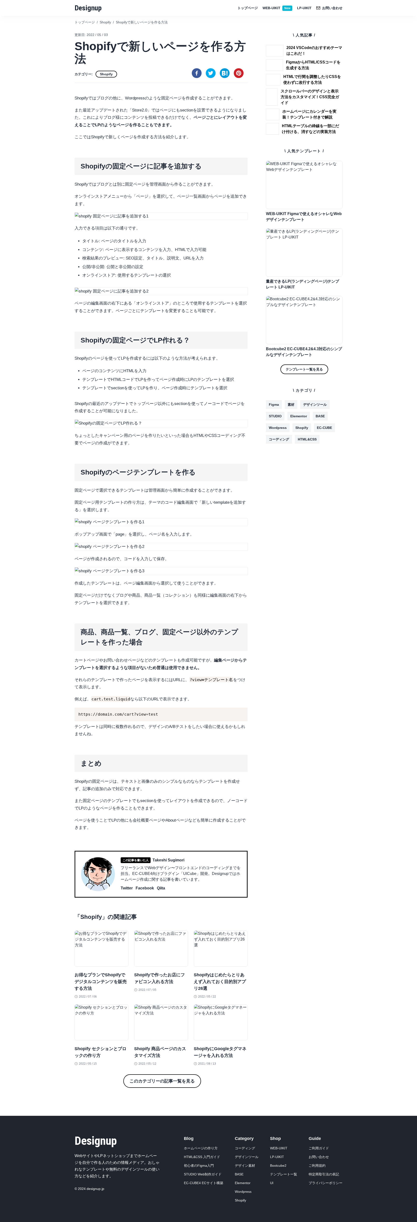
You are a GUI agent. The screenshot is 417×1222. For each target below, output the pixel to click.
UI (271, 1183)
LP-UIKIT (304, 8)
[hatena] (225, 73)
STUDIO (275, 416)
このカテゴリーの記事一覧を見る (162, 1081)
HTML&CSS (307, 439)
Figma (274, 404)
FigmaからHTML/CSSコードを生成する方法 (313, 65)
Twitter (127, 888)
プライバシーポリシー (325, 1183)
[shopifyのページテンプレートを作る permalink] (72, 466)
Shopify (106, 74)
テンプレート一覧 (283, 1174)
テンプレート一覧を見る (304, 369)
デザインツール (315, 404)
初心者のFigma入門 (199, 1165)
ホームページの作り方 (201, 1148)
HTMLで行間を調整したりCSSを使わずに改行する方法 (312, 79)
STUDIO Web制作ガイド (203, 1174)
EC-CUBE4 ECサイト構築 (203, 1183)
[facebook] (197, 73)
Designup (88, 8)
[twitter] (211, 73)
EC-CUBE (324, 428)
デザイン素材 (245, 1165)
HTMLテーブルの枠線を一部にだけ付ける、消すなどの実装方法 (310, 129)
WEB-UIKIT (276, 8)
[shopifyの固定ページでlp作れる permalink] (72, 333)
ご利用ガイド (319, 1148)
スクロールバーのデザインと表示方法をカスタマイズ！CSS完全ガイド (310, 97)
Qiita (161, 888)
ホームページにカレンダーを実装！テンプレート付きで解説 (309, 114)
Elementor (298, 416)
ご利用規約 (317, 1165)
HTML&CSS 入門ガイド (202, 1157)
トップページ (247, 8)
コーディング (279, 439)
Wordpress (278, 428)
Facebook (145, 888)
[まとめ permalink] (72, 757)
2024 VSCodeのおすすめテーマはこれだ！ (314, 51)
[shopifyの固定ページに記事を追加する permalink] (72, 159)
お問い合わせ (319, 1157)
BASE (320, 416)
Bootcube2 (278, 1165)
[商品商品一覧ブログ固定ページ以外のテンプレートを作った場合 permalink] (72, 625)
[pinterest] (239, 73)
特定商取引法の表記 (324, 1174)
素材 (291, 404)
